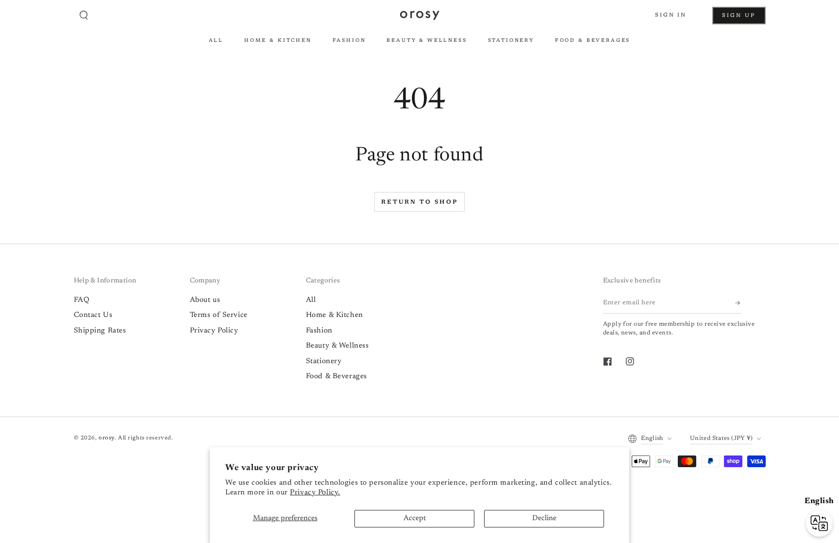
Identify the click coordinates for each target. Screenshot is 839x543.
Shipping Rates (100, 330)
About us (205, 300)
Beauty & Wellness (337, 346)
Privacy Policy (214, 330)
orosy (107, 438)
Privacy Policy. (315, 492)
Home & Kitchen (334, 315)
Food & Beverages (336, 376)
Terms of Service (219, 315)
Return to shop (419, 202)
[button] (84, 15)
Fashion (319, 330)
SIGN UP (743, 18)
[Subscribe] (738, 303)
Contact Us (93, 315)
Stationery (324, 361)
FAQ (82, 300)
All (311, 300)
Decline (544, 518)
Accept (414, 518)
